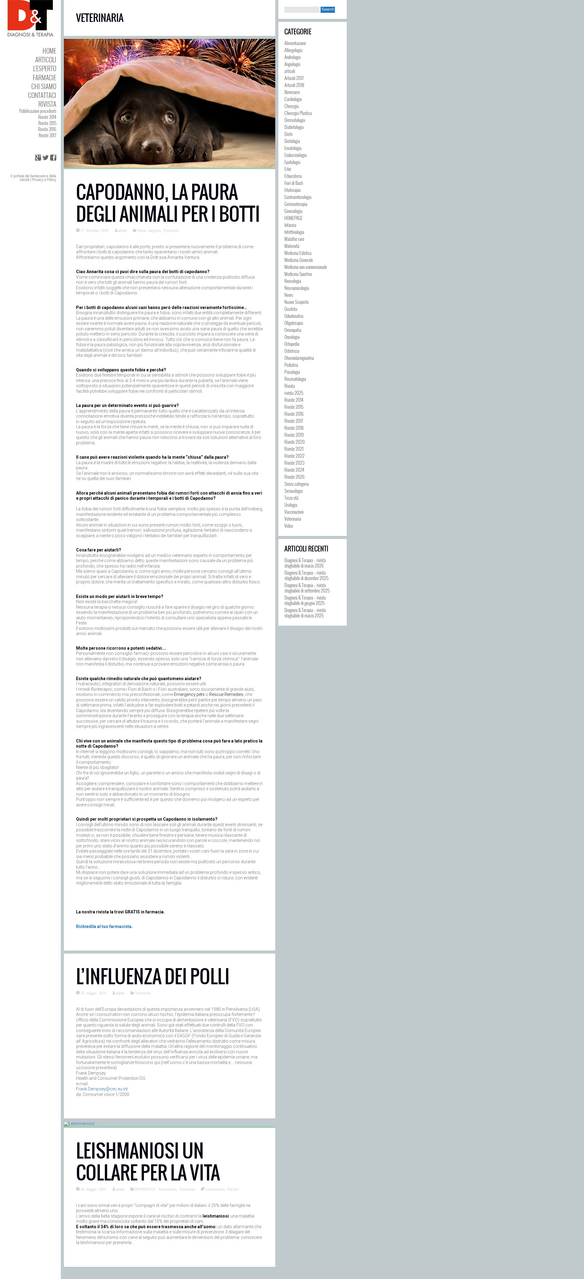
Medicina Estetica (297, 252)
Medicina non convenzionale (305, 266)
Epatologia (292, 161)
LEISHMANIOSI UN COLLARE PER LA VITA (148, 1162)
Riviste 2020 (294, 441)
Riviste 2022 (294, 455)
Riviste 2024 (294, 469)
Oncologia (292, 336)
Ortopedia (291, 343)
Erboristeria (293, 175)
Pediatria (291, 364)
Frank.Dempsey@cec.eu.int (102, 1088)
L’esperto (44, 68)
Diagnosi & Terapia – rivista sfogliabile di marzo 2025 (305, 612)
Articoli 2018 (294, 85)
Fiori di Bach (293, 182)
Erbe (287, 168)
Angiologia (292, 64)
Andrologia (292, 57)
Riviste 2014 (47, 117)
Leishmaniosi (214, 1189)
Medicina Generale (298, 259)
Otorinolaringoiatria (299, 357)
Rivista (47, 104)
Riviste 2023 (294, 462)
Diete (288, 133)
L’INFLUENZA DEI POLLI (153, 976)
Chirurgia (291, 106)
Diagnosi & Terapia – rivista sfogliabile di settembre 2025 (307, 588)
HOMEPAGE (145, 1189)
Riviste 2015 (47, 123)
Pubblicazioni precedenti (37, 111)
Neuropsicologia (296, 287)
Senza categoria (149, 230)
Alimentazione (295, 43)
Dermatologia (294, 119)
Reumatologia (295, 378)
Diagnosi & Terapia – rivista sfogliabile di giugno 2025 (305, 600)
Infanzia (290, 224)
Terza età (291, 497)
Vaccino (233, 1189)
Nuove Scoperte (296, 301)
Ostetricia (291, 350)
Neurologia (292, 280)
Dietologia (292, 140)
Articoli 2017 (294, 78)
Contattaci (42, 95)
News (288, 294)
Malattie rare (294, 238)
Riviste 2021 (294, 448)
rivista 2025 (293, 392)
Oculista (290, 308)
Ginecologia (293, 210)
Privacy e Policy (44, 180)
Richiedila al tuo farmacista (103, 926)
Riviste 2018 (294, 427)
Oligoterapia (293, 322)
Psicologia (292, 371)
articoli (289, 71)
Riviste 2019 (294, 434)
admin (122, 230)
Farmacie (44, 77)
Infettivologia (294, 231)
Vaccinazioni (167, 1189)
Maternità (291, 245)
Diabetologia (294, 126)
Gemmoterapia (295, 203)
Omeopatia (292, 329)
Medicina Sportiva (298, 273)
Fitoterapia (292, 189)
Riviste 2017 (47, 135)
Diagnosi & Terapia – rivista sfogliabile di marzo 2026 (305, 563)
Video (288, 525)
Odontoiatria (293, 315)
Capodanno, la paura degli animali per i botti (168, 203)
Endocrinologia (295, 154)
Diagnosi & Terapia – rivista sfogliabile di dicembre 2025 (306, 575)
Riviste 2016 (47, 129)
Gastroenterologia (297, 196)
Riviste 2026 (294, 476)
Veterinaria (171, 230)
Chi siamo (43, 86)
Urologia (290, 504)
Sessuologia (293, 490)
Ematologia (292, 147)
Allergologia (293, 50)
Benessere (292, 92)
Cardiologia (293, 99)
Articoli (45, 59)
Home (49, 50)
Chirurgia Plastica (298, 112)
